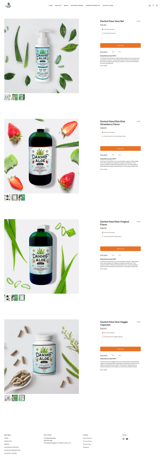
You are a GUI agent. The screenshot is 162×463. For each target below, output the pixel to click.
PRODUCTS (8, 441)
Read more (103, 65)
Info (119, 52)
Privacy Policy (87, 441)
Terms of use (87, 444)
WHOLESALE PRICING (11, 447)
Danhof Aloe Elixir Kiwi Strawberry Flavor (112, 123)
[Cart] (157, 5)
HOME (6, 438)
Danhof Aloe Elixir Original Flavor (114, 223)
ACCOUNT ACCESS (10, 453)
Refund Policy (87, 438)
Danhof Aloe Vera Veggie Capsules (114, 323)
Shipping (86, 447)
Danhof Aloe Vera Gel (112, 21)
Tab (113, 52)
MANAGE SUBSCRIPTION (12, 450)
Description (104, 52)
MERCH (6, 444)
